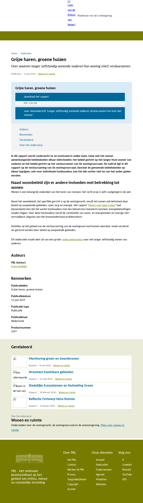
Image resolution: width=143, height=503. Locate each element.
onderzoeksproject (72, 239)
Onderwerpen (104, 469)
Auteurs (24, 129)
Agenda (100, 474)
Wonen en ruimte (46, 74)
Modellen (101, 479)
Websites (101, 484)
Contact (71, 464)
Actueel (100, 460)
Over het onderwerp (31, 145)
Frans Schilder (19, 266)
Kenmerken (26, 134)
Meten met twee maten (101, 205)
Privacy (71, 474)
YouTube (127, 474)
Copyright (72, 484)
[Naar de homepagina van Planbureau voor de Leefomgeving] (72, 15)
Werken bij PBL (75, 469)
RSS (124, 479)
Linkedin (127, 464)
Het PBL (71, 460)
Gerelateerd (26, 140)
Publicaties (102, 464)
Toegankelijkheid (76, 479)
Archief (71, 489)
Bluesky (126, 469)
